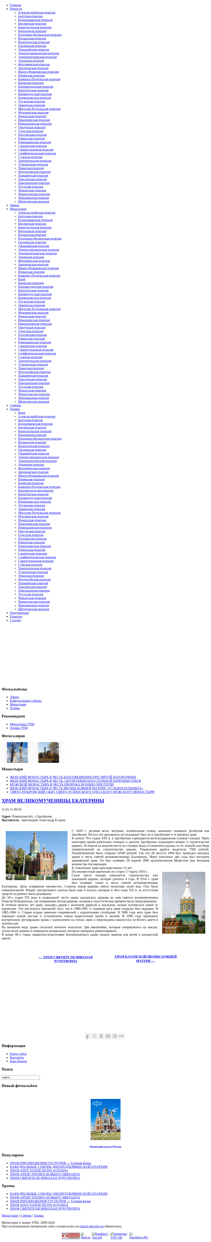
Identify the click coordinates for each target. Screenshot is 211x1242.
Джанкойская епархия (33, 49)
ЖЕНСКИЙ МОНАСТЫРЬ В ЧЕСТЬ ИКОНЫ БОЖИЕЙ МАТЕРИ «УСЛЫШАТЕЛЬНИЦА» (76, 788)
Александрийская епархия (36, 12)
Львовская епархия (31, 105)
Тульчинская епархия (33, 164)
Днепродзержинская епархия (38, 53)
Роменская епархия (31, 550)
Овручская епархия (31, 127)
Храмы (39, 1215)
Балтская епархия (30, 16)
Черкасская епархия (32, 190)
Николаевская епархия (34, 120)
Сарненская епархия (32, 146)
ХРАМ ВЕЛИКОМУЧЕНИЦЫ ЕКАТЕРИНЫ (53, 800)
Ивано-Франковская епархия (38, 71)
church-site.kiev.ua (91, 1226)
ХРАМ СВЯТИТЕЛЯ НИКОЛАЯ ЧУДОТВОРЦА (45, 1178)
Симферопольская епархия (37, 153)
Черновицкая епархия (33, 197)
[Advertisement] (105, 654)
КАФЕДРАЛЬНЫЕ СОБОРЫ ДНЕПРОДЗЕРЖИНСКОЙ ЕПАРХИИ (59, 1167)
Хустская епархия (30, 186)
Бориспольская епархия (34, 27)
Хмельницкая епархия (33, 183)
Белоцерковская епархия (35, 20)
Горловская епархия (32, 46)
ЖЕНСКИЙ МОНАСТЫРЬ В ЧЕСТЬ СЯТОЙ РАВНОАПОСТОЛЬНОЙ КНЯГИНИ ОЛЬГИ (75, 781)
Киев (21, 279)
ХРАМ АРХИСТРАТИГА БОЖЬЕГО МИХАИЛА (45, 1174)
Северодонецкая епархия (35, 149)
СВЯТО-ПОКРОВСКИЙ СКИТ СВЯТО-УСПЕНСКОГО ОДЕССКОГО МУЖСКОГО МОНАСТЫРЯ (82, 792)
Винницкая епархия (32, 31)
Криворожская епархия (34, 97)
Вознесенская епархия (33, 42)
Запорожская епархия (33, 68)
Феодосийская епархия (34, 172)
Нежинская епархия (32, 116)
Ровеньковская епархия (34, 142)
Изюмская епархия (31, 75)
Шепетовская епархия (33, 201)
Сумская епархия (30, 157)
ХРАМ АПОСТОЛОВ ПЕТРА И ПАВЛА (39, 1170)
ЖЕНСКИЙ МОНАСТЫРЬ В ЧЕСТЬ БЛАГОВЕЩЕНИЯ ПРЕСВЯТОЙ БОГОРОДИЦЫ (73, 777)
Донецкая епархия (31, 60)
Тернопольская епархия (34, 160)
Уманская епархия (31, 168)
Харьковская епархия (33, 175)
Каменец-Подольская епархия (39, 79)
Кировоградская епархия (35, 86)
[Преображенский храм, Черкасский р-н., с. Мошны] (48, 761)
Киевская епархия (30, 83)
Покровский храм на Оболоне (105, 1146)
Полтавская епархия (32, 134)
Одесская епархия (30, 131)
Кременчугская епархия (35, 94)
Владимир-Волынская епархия (39, 34)
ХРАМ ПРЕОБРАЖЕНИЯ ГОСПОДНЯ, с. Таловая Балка (50, 1163)
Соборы (26, 1215)
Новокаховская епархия (35, 123)
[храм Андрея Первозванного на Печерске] (17, 761)
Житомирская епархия (34, 64)
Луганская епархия (31, 101)
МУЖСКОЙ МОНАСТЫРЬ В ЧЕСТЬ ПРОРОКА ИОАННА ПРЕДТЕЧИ (62, 784)
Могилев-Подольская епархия (39, 109)
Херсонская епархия (32, 179)
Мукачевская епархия (33, 112)
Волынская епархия (32, 38)
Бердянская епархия (32, 23)
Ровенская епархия (31, 138)
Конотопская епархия (33, 90)
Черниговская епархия (34, 194)
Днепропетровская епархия (37, 57)
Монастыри (10, 1215)
